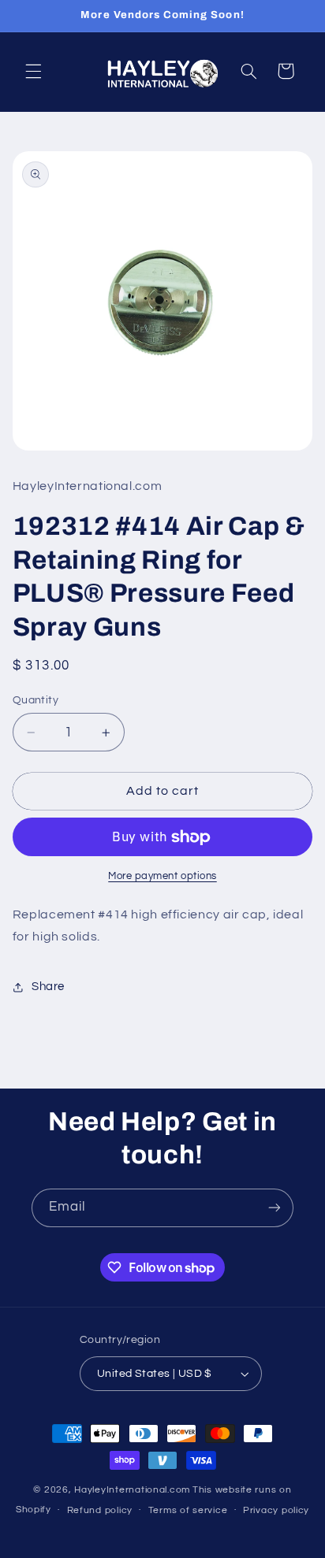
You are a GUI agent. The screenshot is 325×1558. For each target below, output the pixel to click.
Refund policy (100, 1510)
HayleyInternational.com (132, 1490)
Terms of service (188, 1510)
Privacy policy (276, 1510)
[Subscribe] (274, 1208)
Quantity (35, 700)
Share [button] (48, 986)
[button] (33, 71)
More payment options (162, 876)
